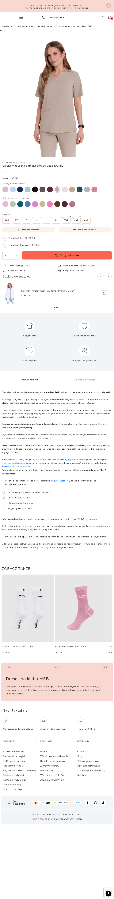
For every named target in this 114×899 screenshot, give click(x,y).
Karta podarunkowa (88, 765)
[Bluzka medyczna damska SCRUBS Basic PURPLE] (72, 204)
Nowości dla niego (13, 789)
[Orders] (103, 18)
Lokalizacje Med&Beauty (91, 770)
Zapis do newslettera (52, 780)
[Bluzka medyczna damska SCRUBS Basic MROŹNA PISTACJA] (28, 189)
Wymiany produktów (52, 775)
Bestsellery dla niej (13, 775)
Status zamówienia (13, 751)
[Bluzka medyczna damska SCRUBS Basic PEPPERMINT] (13, 204)
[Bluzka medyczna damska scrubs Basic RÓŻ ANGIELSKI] (5, 189)
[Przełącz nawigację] (22, 17)
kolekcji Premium (66, 537)
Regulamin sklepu (13, 765)
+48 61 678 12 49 (86, 729)
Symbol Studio (57, 819)
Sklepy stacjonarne (88, 761)
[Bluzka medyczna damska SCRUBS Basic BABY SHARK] (87, 189)
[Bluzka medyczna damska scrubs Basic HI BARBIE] (50, 204)
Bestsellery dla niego (14, 780)
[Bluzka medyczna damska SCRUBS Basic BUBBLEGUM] (5, 204)
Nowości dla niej (12, 784)
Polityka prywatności (15, 761)
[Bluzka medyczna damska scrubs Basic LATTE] (57, 189)
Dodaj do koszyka (69, 255)
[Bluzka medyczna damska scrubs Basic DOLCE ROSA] (94, 189)
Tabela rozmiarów (87, 230)
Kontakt (82, 775)
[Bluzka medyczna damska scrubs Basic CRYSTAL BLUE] (13, 189)
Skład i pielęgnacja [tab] (85, 379)
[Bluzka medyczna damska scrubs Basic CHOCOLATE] (42, 189)
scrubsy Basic (53, 392)
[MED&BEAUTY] (57, 17)
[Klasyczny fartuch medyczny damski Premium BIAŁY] (104, 293)
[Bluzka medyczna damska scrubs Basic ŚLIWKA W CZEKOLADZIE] (65, 204)
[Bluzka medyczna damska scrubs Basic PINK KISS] (35, 204)
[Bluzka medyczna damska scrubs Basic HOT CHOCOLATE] (57, 204)
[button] (0, 30)
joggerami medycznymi (78, 459)
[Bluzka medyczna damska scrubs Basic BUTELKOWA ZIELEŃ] (80, 189)
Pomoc (44, 751)
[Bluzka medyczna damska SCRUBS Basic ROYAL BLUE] (28, 204)
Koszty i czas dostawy (52, 761)
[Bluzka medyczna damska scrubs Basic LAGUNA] (20, 204)
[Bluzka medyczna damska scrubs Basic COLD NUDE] (65, 189)
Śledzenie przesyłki (14, 756)
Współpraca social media (54, 756)
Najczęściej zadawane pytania (18, 729)
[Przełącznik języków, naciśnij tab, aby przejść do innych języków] (9, 802)
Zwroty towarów (49, 765)
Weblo (79, 819)
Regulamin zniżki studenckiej (19, 770)
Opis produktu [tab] (29, 379)
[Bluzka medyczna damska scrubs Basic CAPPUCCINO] (72, 189)
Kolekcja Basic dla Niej (14, 163)
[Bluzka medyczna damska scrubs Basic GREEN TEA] (42, 204)
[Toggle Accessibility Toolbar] (108, 893)
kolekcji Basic (23, 537)
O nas (80, 751)
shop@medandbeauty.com (53, 729)
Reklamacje (46, 770)
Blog (80, 756)
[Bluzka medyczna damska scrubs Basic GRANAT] (20, 189)
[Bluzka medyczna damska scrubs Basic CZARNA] (35, 189)
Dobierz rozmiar (30, 230)
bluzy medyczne (59, 481)
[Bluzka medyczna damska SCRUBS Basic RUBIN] (50, 189)
